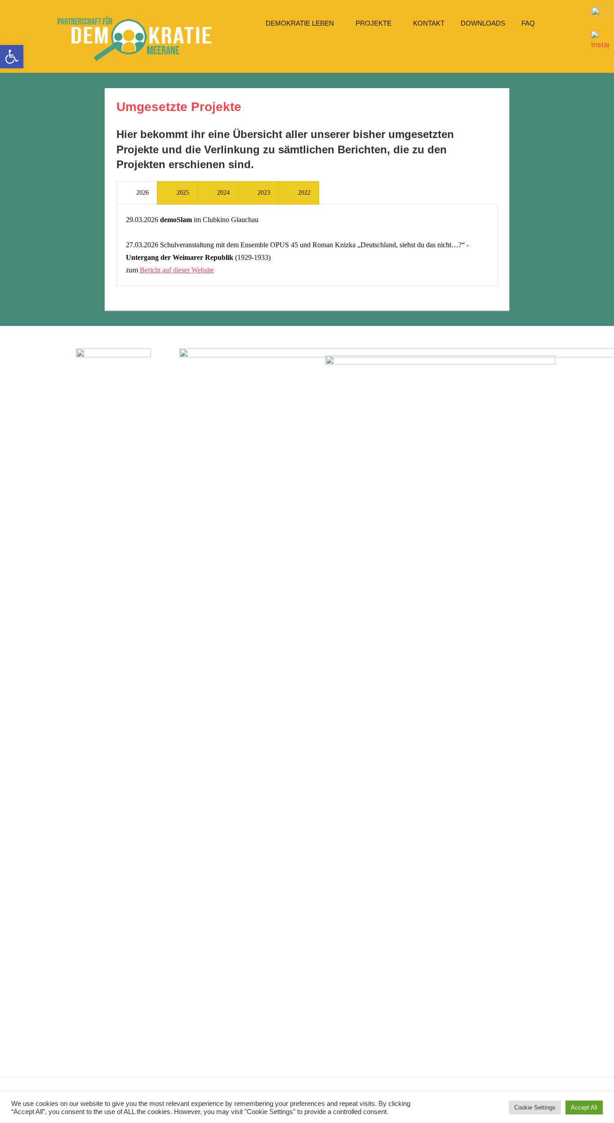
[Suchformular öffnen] (270, 50)
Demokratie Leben (300, 23)
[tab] (136, 193)
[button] (11, 56)
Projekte (374, 23)
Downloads (483, 23)
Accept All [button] (584, 1107)
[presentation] (136, 193)
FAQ (528, 23)
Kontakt (429, 23)
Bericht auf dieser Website (177, 270)
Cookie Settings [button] (535, 1107)
